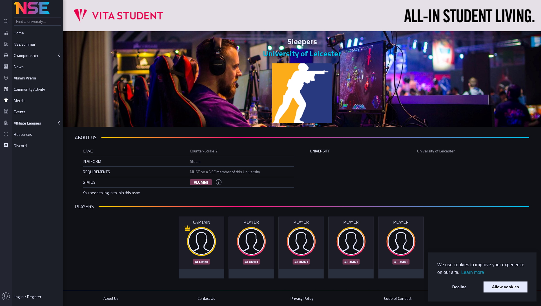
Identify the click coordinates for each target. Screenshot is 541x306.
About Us (111, 298)
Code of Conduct (397, 298)
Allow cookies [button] (505, 287)
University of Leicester (302, 53)
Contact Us (206, 298)
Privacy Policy (302, 298)
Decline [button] (459, 287)
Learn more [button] (472, 272)
